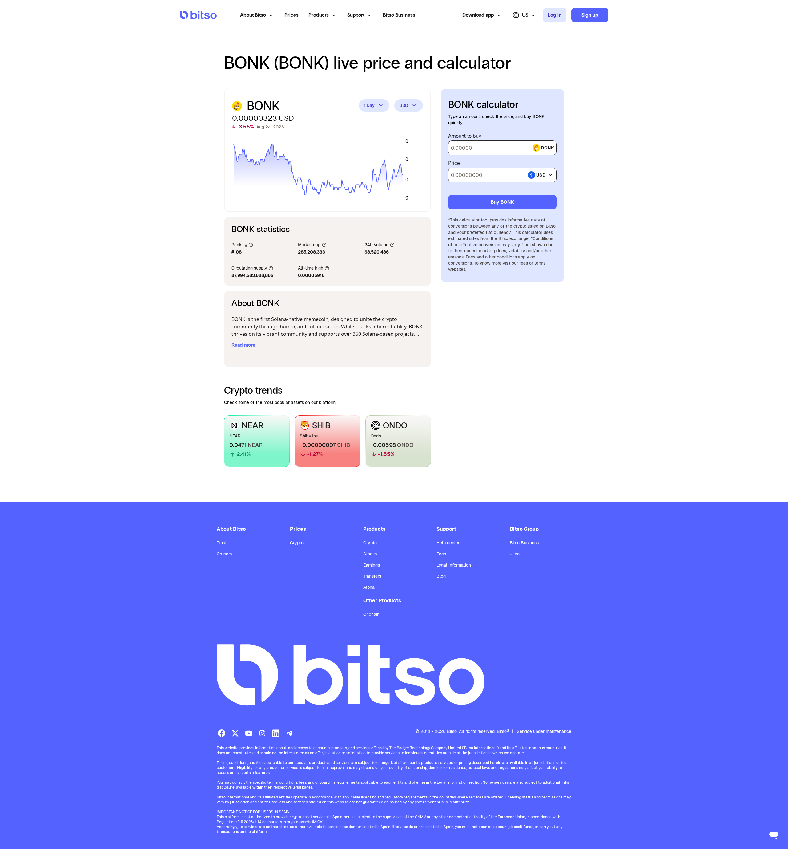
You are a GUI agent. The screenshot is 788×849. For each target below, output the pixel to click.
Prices (291, 15)
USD (403, 105)
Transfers (372, 576)
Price (454, 163)
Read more (243, 345)
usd (540, 175)
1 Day (369, 105)
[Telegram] (289, 733)
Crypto (297, 543)
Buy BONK (502, 202)
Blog (441, 576)
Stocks (370, 554)
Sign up (589, 15)
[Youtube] (249, 733)
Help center (448, 543)
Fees (441, 554)
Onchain (371, 614)
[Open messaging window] (774, 835)
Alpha (369, 587)
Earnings (371, 565)
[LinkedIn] (275, 733)
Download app (478, 15)
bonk (547, 148)
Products (318, 15)
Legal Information (453, 565)
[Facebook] (221, 733)
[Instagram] (262, 733)
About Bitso (253, 15)
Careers (224, 554)
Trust (222, 543)
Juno (515, 554)
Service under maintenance (544, 731)
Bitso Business (399, 15)
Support (355, 15)
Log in (554, 15)
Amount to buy (464, 136)
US (525, 15)
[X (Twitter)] (235, 733)
